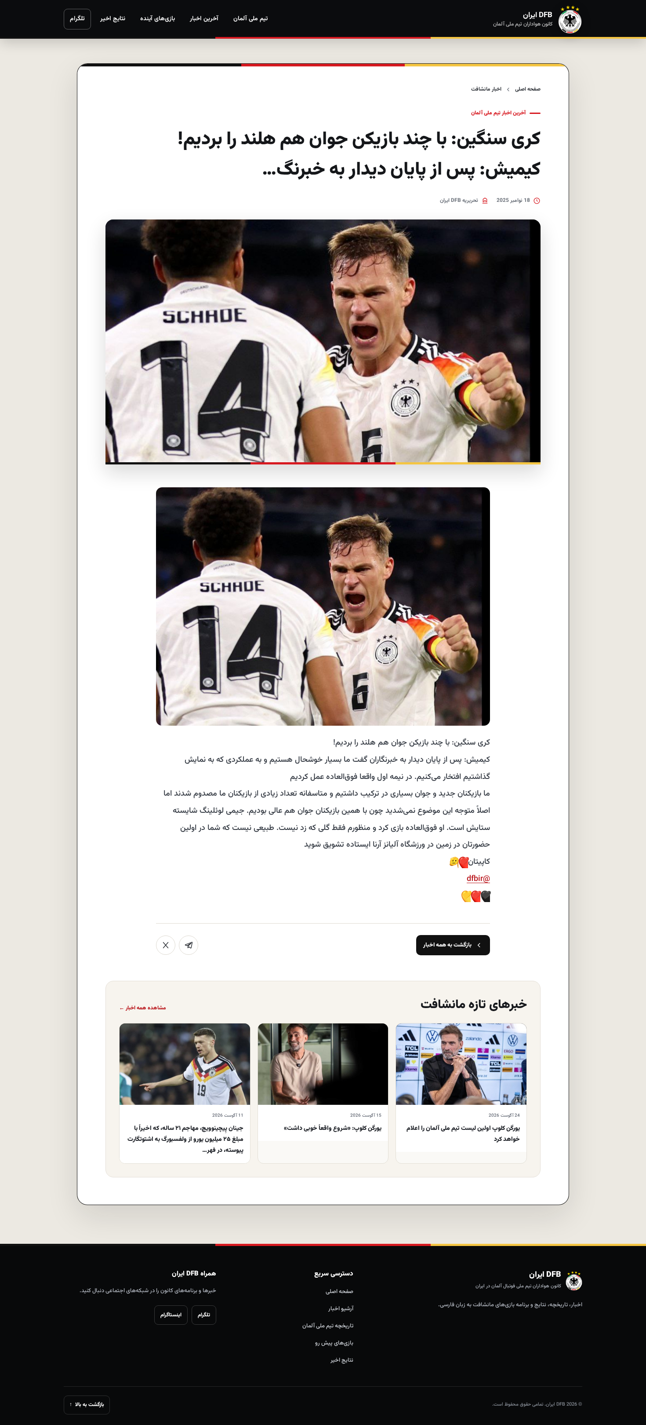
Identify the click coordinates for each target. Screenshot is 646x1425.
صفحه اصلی (528, 89)
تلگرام (77, 19)
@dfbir (478, 879)
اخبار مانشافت (486, 89)
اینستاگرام (170, 1315)
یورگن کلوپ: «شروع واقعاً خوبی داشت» (332, 1128)
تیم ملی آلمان (250, 19)
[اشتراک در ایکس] (165, 945)
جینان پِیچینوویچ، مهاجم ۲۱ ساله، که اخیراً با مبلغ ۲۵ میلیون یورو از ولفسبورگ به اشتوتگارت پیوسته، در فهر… (185, 1139)
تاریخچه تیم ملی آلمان (327, 1326)
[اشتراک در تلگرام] (188, 945)
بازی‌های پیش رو (334, 1343)
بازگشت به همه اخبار (447, 945)
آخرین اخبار (204, 19)
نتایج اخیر (112, 19)
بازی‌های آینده (157, 19)
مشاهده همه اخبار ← (142, 1008)
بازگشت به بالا (86, 1405)
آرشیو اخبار (340, 1308)
